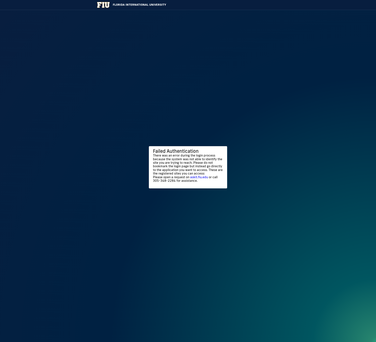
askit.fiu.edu (199, 177)
